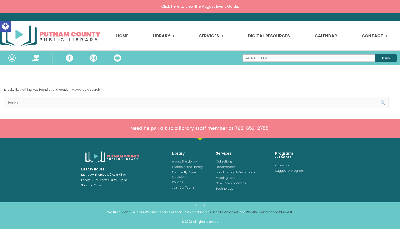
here (175, 6)
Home (122, 36)
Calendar (326, 36)
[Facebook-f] (196, 206)
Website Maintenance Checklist (269, 212)
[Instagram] (204, 206)
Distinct (126, 212)
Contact (372, 36)
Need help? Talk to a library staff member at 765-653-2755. (200, 128)
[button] (5, 26)
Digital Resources (269, 36)
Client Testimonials (224, 212)
